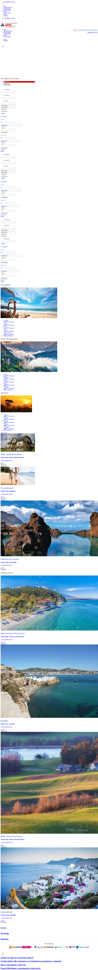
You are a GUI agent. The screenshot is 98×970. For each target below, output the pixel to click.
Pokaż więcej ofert (8, 335)
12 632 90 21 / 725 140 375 (88, 30)
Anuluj (2, 151)
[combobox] (8, 129)
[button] (14, 125)
